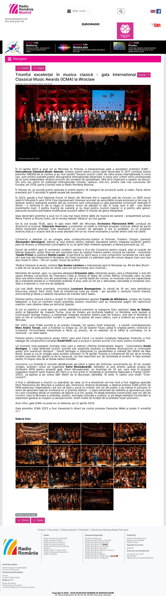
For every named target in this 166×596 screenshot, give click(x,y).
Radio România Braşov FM (97, 542)
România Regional (93, 538)
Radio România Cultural (54, 542)
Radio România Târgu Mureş (98, 556)
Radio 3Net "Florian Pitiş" (55, 550)
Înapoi (40, 68)
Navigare (19, 59)
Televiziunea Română (12, 585)
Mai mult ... (80, 11)
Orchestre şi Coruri (135, 554)
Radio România (9, 583)
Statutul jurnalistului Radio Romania (109, 529)
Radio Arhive (132, 542)
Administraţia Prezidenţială (14, 567)
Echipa (41, 529)
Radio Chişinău (50, 554)
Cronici (25, 68)
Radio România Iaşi (93, 552)
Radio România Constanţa (97, 546)
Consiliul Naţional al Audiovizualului (18, 587)
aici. (17, 411)
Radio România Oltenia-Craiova (99, 550)
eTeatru (47, 548)
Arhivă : (143, 75)
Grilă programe (68, 529)
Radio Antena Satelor (53, 540)
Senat (5, 575)
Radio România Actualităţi (55, 538)
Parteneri (84, 529)
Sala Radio (131, 556)
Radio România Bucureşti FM (98, 540)
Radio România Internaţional (56, 546)
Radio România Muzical (54, 544)
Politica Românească (136, 538)
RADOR (130, 548)
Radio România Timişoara (96, 558)
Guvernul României (10, 569)
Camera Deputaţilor (11, 577)
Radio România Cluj (94, 544)
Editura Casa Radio (135, 540)
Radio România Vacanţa (96, 548)
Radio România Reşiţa (95, 554)
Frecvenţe (52, 529)
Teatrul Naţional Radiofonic (56, 552)
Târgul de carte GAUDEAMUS (140, 558)
